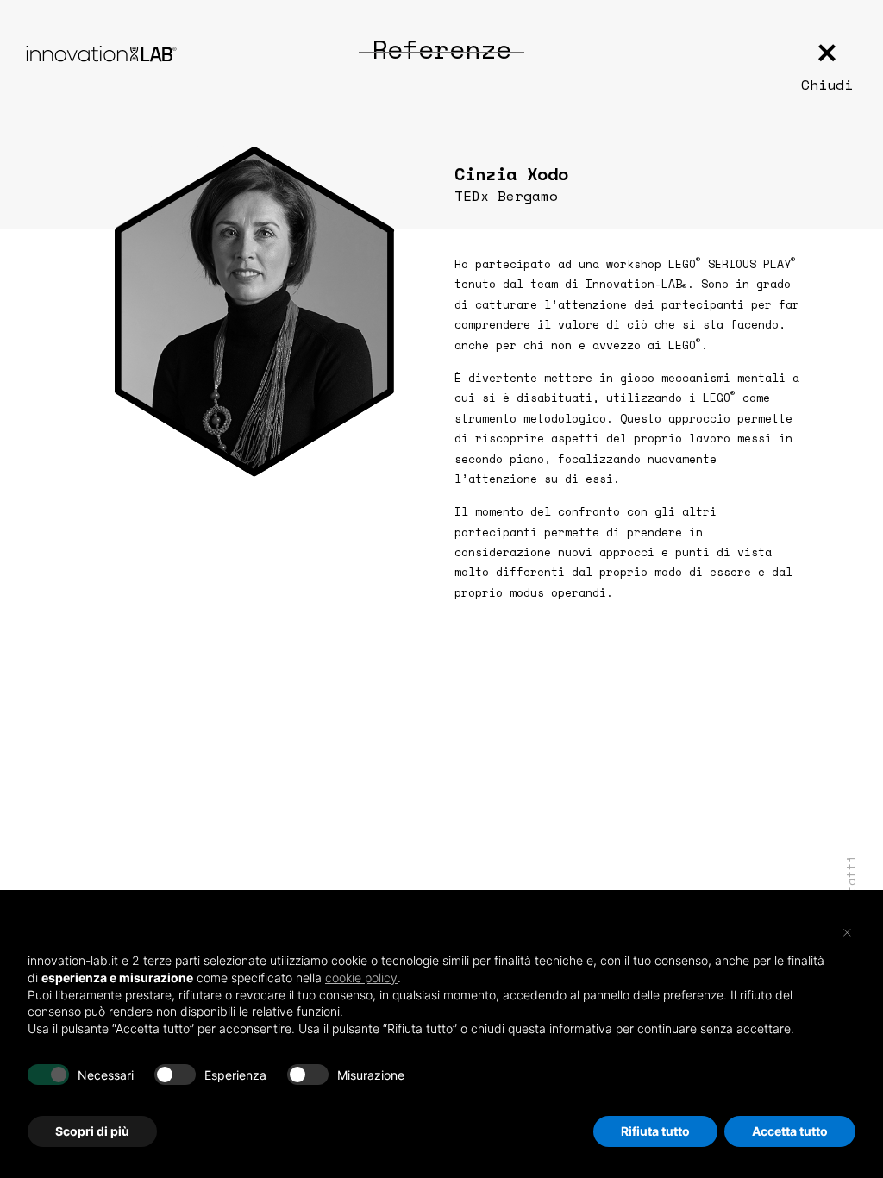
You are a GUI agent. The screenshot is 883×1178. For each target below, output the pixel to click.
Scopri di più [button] (92, 1131)
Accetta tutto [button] (790, 1131)
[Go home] (101, 53)
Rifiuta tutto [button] (655, 1131)
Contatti (851, 886)
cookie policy (361, 977)
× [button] (847, 931)
